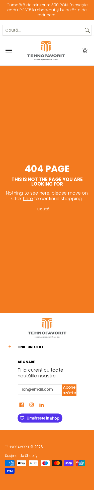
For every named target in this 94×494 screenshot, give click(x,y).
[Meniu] (8, 50)
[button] (84, 50)
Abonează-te (69, 390)
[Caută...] (87, 30)
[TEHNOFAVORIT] (46, 50)
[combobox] (43, 30)
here (28, 198)
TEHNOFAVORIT (17, 447)
